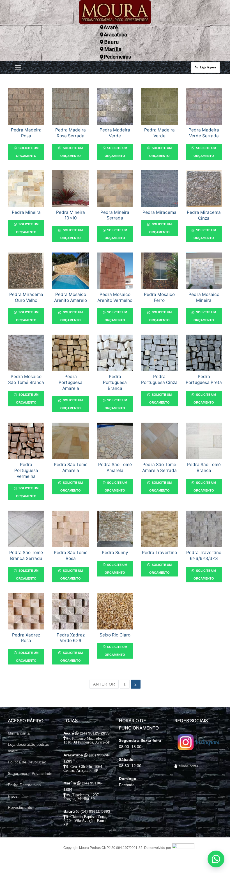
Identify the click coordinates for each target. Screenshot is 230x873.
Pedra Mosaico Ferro (159, 297)
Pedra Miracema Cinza (204, 215)
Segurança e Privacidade (30, 773)
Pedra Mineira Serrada (114, 215)
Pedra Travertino (159, 552)
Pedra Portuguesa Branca (115, 382)
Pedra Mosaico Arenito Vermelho (114, 297)
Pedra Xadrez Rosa (26, 637)
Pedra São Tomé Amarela (71, 467)
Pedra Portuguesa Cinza (159, 379)
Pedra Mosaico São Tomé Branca (26, 379)
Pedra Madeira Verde (115, 132)
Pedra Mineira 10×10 (70, 215)
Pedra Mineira (26, 212)
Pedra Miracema (159, 212)
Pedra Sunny (115, 552)
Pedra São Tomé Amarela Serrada (159, 467)
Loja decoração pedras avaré (28, 747)
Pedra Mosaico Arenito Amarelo (70, 297)
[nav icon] (18, 67)
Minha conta (19, 733)
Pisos (12, 796)
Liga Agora (207, 67)
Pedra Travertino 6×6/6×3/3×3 (203, 555)
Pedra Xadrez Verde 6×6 (71, 637)
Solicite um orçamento (27, 152)
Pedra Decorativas (24, 784)
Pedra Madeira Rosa (26, 132)
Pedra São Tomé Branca (204, 467)
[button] (216, 859)
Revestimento (20, 807)
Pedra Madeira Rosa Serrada (70, 132)
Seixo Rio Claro (115, 635)
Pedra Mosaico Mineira (203, 297)
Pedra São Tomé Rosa (71, 555)
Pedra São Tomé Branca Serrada (26, 555)
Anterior (104, 684)
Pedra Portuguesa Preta (204, 379)
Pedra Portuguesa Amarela (70, 382)
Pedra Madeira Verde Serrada (203, 132)
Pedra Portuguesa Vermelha (26, 470)
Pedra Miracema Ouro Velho (26, 297)
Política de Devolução (27, 762)
